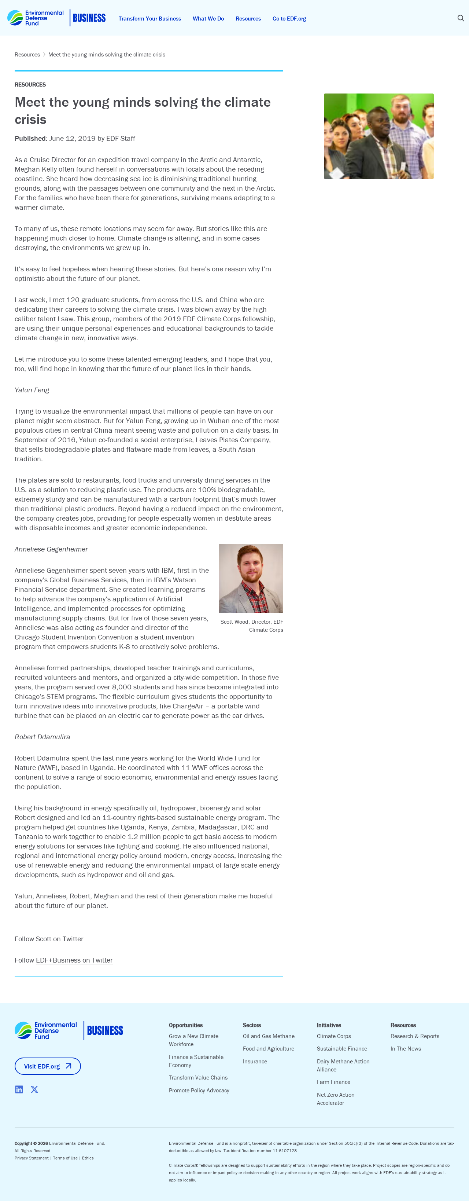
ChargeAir (188, 705)
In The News (406, 1048)
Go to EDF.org (289, 18)
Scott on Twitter (60, 938)
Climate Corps (334, 1036)
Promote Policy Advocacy (199, 1090)
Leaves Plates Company (232, 439)
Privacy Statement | (34, 1158)
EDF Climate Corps (212, 318)
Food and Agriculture (268, 1048)
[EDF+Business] (56, 18)
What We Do (208, 18)
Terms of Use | (67, 1158)
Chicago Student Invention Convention (74, 636)
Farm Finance (333, 1081)
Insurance (255, 1061)
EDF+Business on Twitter (74, 959)
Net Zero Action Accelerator (336, 1098)
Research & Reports (415, 1036)
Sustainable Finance (342, 1048)
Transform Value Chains (198, 1077)
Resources (248, 18)
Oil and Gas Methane (269, 1036)
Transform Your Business (150, 18)
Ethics (88, 1158)
